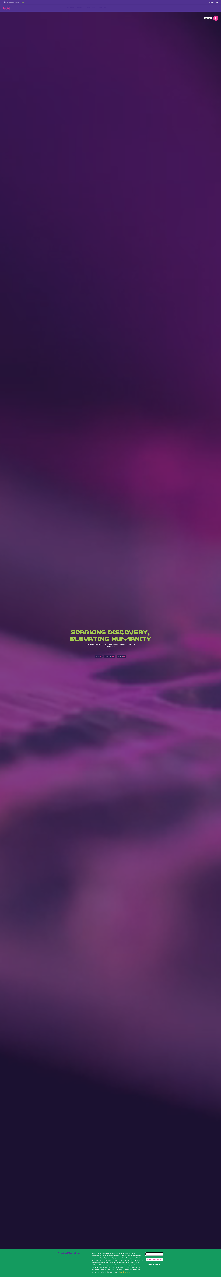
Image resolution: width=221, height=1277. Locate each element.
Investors (102, 8)
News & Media (91, 8)
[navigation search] (217, 2)
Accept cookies (154, 1254)
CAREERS (211, 2)
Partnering (108, 656)
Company (61, 8)
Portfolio (120, 656)
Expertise (70, 8)
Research (80, 8)
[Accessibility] (215, 18)
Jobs (97, 656)
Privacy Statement (124, 1272)
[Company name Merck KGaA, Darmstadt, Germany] (6, 8)
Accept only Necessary (154, 1259)
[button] (5, 2)
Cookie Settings (153, 1264)
